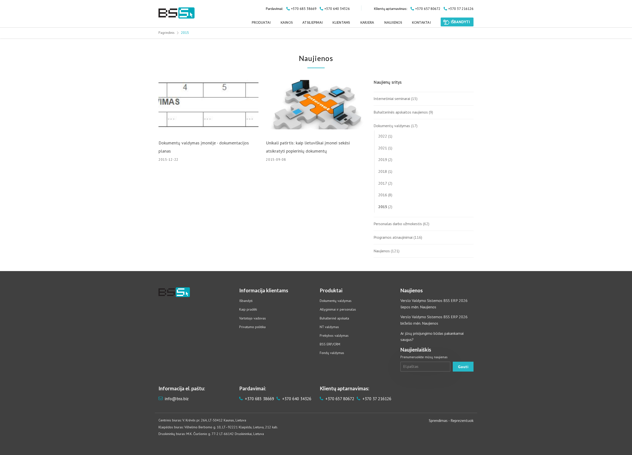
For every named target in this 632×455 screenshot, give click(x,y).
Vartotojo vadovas (252, 318)
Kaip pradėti (248, 309)
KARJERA (367, 22)
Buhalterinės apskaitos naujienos (401, 112)
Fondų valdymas (332, 353)
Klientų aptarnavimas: (390, 8)
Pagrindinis (166, 32)
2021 (382, 147)
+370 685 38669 (259, 398)
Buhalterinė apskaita (334, 318)
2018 (382, 171)
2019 (382, 159)
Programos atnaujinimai (393, 237)
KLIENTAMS (341, 22)
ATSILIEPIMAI (312, 22)
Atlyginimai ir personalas (338, 309)
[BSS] (176, 13)
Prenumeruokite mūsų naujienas (424, 357)
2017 (382, 183)
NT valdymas (329, 327)
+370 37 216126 (376, 398)
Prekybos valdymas (334, 335)
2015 (382, 206)
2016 (382, 194)
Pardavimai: (274, 8)
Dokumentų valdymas (392, 125)
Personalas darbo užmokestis (398, 223)
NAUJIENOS (393, 22)
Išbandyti (246, 300)
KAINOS (287, 22)
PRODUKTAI (261, 22)
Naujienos (382, 250)
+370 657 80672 (339, 398)
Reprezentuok (462, 420)
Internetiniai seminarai (392, 98)
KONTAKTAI (421, 22)
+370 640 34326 (296, 398)
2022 (382, 136)
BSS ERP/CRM (330, 344)
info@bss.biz (177, 398)
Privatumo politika (252, 327)
